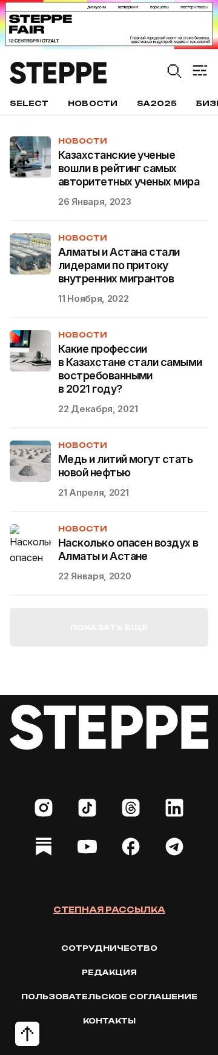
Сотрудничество (109, 948)
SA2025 (157, 103)
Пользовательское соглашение (109, 996)
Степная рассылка (109, 909)
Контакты (109, 1020)
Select (29, 103)
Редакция (109, 972)
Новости (92, 103)
